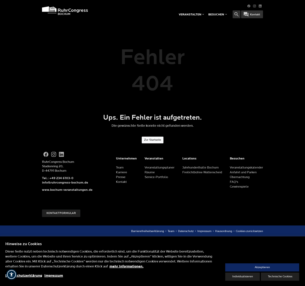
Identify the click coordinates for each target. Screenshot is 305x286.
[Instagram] (254, 6)
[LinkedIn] (260, 6)
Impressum (53, 275)
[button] (11, 274)
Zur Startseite (152, 140)
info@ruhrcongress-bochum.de (65, 182)
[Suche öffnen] (236, 14)
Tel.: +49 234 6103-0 (57, 178)
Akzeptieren (262, 267)
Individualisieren (242, 276)
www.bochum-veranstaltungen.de (67, 190)
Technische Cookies (280, 276)
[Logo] (89, 10)
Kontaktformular (61, 213)
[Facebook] (249, 6)
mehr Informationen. (126, 266)
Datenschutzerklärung (23, 275)
